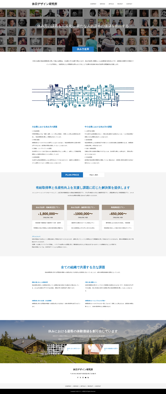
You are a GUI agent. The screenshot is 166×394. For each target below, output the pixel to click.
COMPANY (93, 4)
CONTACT (129, 4)
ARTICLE (111, 4)
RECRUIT (120, 4)
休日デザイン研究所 (44, 3)
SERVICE (102, 4)
